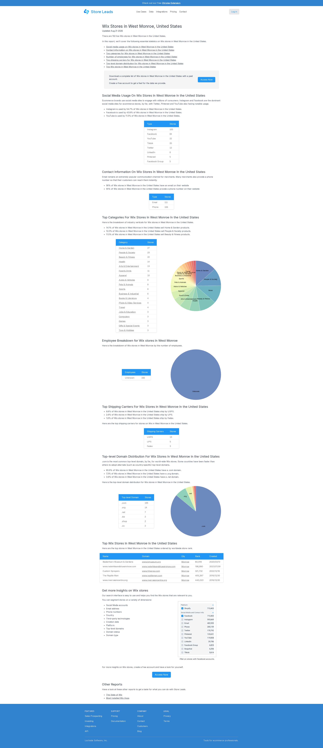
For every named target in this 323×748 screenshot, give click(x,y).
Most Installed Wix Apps (117, 698)
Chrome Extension (171, 3)
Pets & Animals (126, 284)
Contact (183, 11)
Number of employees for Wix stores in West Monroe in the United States (141, 56)
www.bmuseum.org (151, 562)
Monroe (185, 562)
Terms (167, 721)
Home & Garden (126, 248)
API (86, 731)
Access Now (206, 79)
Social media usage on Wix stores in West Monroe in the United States (139, 47)
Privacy (167, 716)
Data (151, 11)
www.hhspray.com (151, 571)
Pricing (173, 11)
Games (122, 321)
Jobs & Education (127, 312)
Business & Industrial (129, 293)
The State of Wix (114, 695)
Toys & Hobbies (126, 330)
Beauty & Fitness (127, 257)
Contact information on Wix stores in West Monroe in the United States (140, 50)
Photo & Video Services (130, 303)
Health (122, 261)
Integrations (161, 11)
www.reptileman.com (152, 575)
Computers (124, 316)
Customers (142, 726)
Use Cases (141, 11)
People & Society (127, 252)
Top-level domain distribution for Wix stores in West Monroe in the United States (144, 63)
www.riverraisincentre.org (154, 580)
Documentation (118, 721)
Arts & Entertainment (129, 266)
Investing (89, 721)
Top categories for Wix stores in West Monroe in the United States (138, 53)
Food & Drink (125, 271)
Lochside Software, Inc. (96, 740)
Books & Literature (128, 298)
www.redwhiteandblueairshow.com (158, 566)
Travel (122, 307)
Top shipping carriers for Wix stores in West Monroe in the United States (141, 60)
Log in (234, 11)
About (140, 716)
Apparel (123, 275)
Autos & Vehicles (127, 280)
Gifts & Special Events (129, 325)
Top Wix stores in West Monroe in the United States (131, 66)
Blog (139, 731)
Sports (122, 289)
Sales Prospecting (93, 716)
